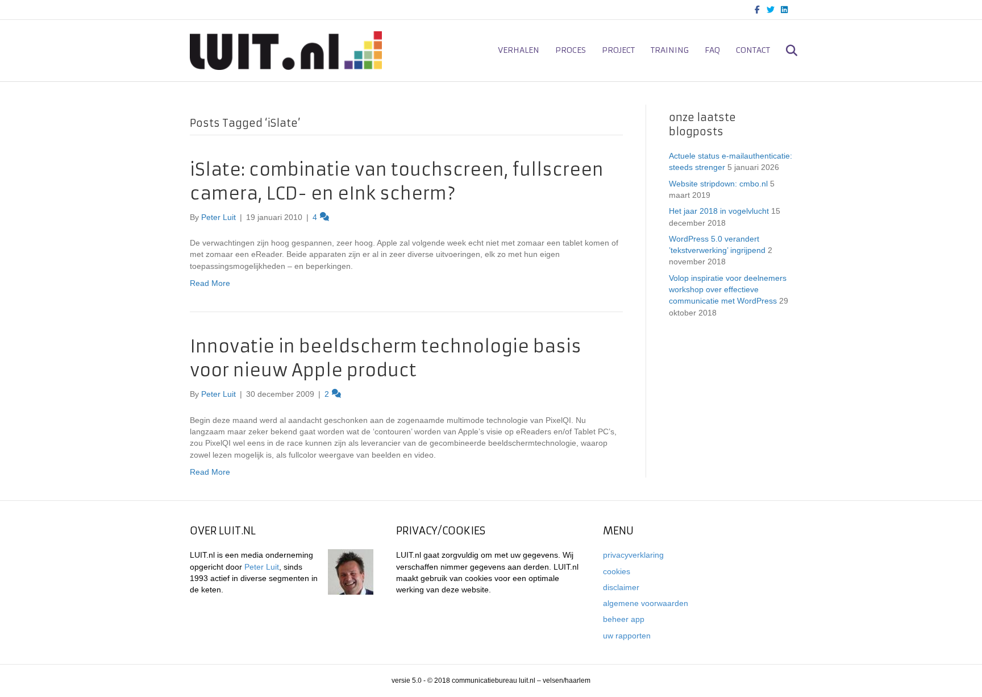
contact (753, 50)
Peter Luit (261, 566)
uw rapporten (627, 635)
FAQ (712, 50)
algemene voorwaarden (645, 603)
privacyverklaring (633, 554)
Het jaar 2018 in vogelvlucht (719, 210)
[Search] (785, 51)
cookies (616, 571)
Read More (210, 283)
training (670, 50)
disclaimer (621, 587)
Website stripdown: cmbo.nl (718, 183)
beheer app (623, 619)
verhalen (518, 50)
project (618, 50)
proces (570, 50)
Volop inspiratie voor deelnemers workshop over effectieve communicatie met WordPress (728, 289)
